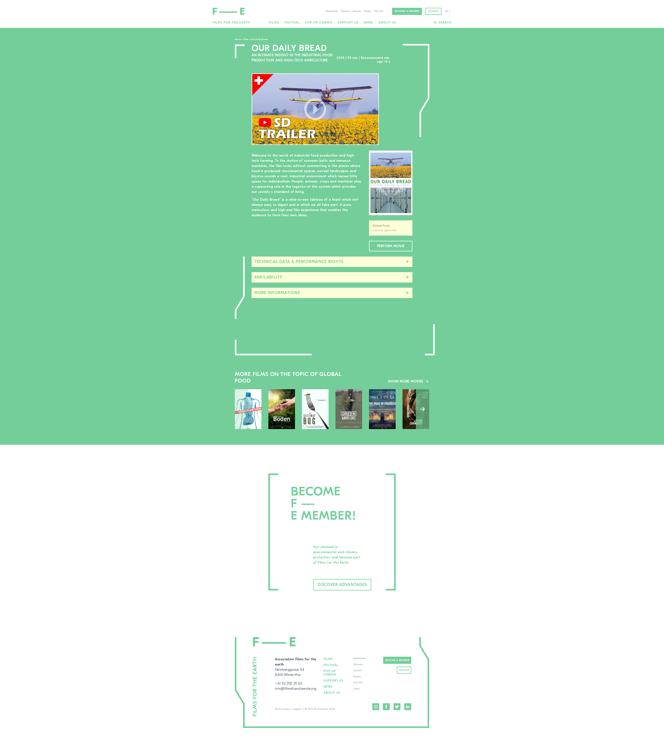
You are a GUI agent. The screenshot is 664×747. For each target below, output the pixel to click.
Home (238, 39)
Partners (345, 11)
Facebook (386, 706)
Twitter (397, 706)
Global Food (381, 225)
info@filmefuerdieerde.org (296, 689)
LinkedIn (407, 706)
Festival (292, 22)
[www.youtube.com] (315, 109)
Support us (348, 22)
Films (274, 22)
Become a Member (397, 660)
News (368, 22)
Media (367, 11)
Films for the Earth (231, 22)
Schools (357, 11)
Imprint (297, 709)
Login (356, 688)
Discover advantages (342, 584)
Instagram (375, 706)
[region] (399, 109)
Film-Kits (378, 11)
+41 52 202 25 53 (288, 683)
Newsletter (332, 11)
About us (387, 22)
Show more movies (405, 381)
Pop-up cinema (318, 22)
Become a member (407, 11)
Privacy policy (282, 709)
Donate (433, 11)
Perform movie (391, 246)
